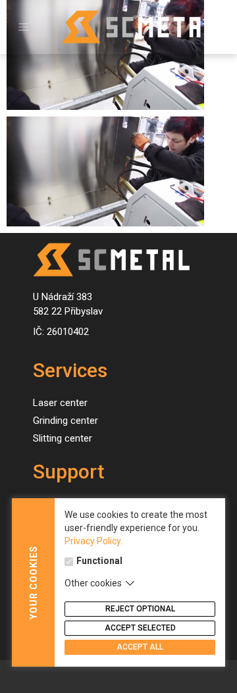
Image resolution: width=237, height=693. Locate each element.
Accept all (140, 647)
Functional (99, 560)
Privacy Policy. (93, 541)
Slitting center (62, 438)
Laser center (60, 403)
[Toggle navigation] (23, 27)
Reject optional (140, 608)
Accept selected (140, 627)
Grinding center (65, 420)
